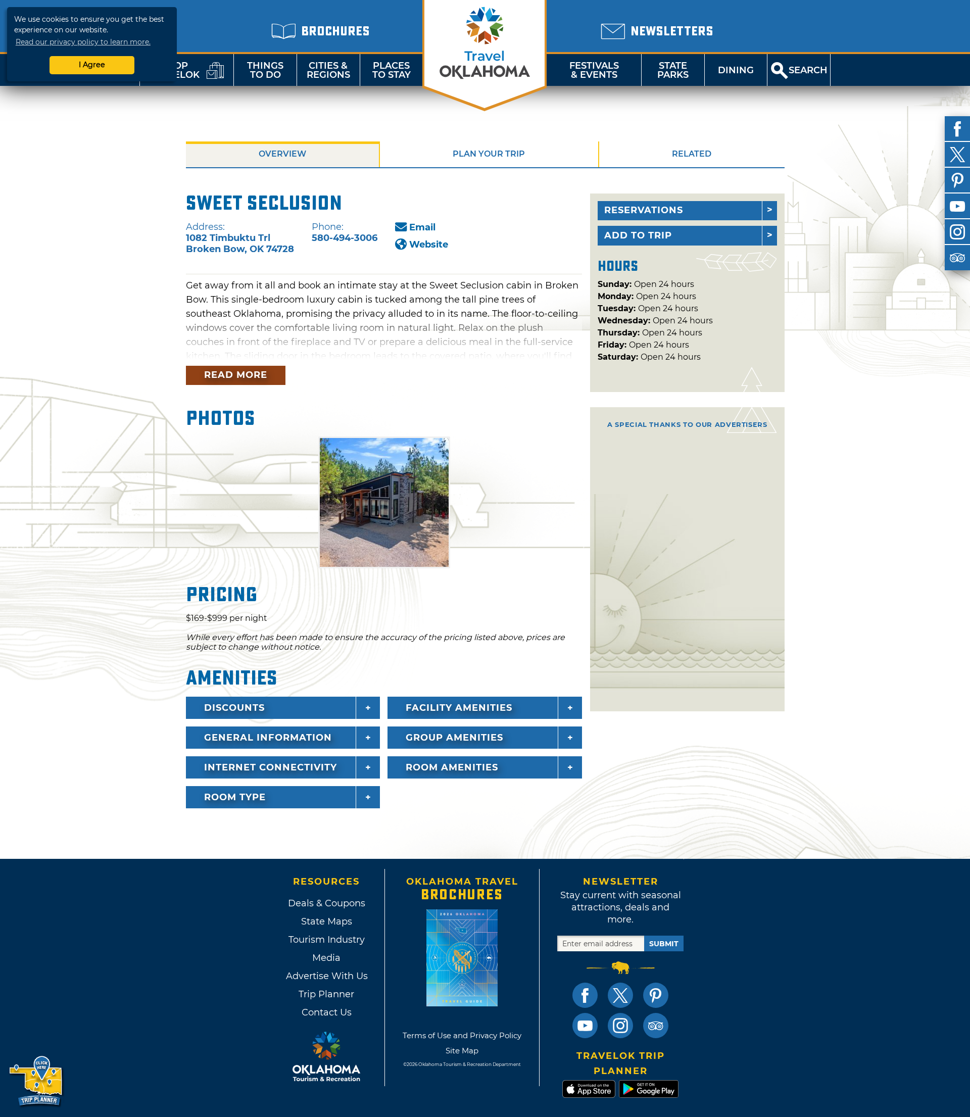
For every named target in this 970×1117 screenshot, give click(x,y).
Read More (235, 374)
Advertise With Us (326, 976)
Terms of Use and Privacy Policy (462, 1035)
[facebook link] (585, 995)
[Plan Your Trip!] (37, 1081)
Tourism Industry (326, 939)
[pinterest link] (655, 995)
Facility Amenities (459, 707)
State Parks (673, 70)
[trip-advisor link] (655, 1025)
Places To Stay (391, 70)
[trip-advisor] (957, 257)
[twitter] (957, 154)
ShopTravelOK (174, 70)
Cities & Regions (328, 70)
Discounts (234, 707)
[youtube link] (585, 1025)
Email (422, 227)
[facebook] (957, 128)
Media (326, 957)
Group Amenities (454, 737)
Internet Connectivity (270, 767)
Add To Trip (638, 235)
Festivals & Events (594, 70)
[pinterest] (957, 180)
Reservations (643, 210)
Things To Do (265, 70)
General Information (268, 737)
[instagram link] (620, 1025)
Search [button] (808, 70)
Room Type (235, 797)
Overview (282, 154)
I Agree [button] (92, 64)
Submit (663, 943)
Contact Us (327, 1012)
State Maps (326, 921)
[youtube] (957, 206)
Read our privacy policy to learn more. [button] (83, 41)
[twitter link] (620, 995)
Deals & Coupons (326, 903)
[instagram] (957, 232)
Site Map (462, 1050)
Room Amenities (452, 767)
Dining (736, 70)
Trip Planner (326, 994)
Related (691, 154)
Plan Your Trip (489, 154)
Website (428, 244)
